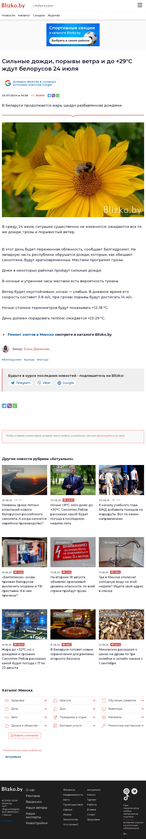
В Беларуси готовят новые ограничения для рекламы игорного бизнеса (72, 654)
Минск (91, 794)
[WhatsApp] (57, 95)
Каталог (24, 15)
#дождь (29, 359)
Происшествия (73, 804)
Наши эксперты (33, 815)
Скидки (39, 15)
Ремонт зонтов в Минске (31, 335)
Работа (92, 804)
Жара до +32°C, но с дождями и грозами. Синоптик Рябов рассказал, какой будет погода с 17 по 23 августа (24, 659)
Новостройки (37, 823)
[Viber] (53, 95)
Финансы (69, 789)
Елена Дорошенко (37, 348)
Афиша (67, 809)
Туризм (91, 799)
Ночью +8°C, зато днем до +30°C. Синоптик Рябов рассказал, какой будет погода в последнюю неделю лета (71, 514)
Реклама (33, 796)
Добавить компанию (24, 735)
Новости (8, 15)
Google (68, 383)
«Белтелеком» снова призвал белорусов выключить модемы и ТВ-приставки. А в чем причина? (22, 586)
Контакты (7, 820)
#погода (42, 359)
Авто (66, 799)
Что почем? (70, 824)
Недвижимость (73, 794)
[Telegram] (49, 95)
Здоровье (93, 819)
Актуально (14, 470)
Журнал (54, 15)
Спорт (91, 814)
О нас (30, 790)
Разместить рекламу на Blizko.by (22, 750)
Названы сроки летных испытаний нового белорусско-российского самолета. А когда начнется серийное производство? (24, 514)
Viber (47, 383)
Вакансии (34, 802)
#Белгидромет (12, 359)
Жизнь (67, 814)
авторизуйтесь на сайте (111, 435)
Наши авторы (36, 807)
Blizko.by (128, 819)
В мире (91, 809)
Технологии (70, 819)
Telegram (23, 383)
